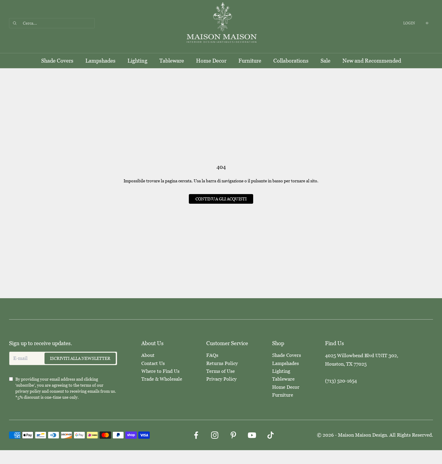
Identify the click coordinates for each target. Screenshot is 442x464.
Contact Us (153, 363)
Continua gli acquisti (221, 198)
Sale (325, 60)
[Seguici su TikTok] (270, 435)
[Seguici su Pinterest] (233, 435)
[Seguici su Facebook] (196, 435)
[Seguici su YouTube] (251, 435)
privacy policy (28, 391)
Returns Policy (222, 363)
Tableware (171, 60)
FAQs (212, 355)
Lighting (137, 60)
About (148, 355)
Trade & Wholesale (161, 379)
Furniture (249, 60)
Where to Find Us (160, 371)
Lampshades (100, 60)
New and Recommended (371, 60)
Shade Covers (57, 60)
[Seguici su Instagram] (214, 435)
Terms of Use (220, 371)
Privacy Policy (221, 379)
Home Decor (211, 60)
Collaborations (290, 60)
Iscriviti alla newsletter (80, 358)
